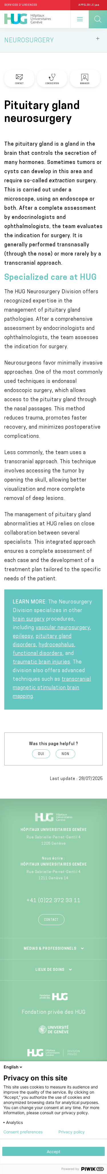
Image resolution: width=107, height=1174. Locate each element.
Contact (51, 920)
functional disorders (37, 653)
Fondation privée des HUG (54, 1012)
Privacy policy (71, 1132)
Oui (41, 754)
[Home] (27, 19)
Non (65, 754)
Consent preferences (23, 1132)
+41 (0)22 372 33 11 (54, 901)
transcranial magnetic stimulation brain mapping (52, 688)
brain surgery (29, 619)
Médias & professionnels (50, 949)
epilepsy (23, 636)
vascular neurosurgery (63, 628)
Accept (53, 1151)
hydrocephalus (56, 645)
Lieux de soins (49, 970)
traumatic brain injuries (41, 662)
